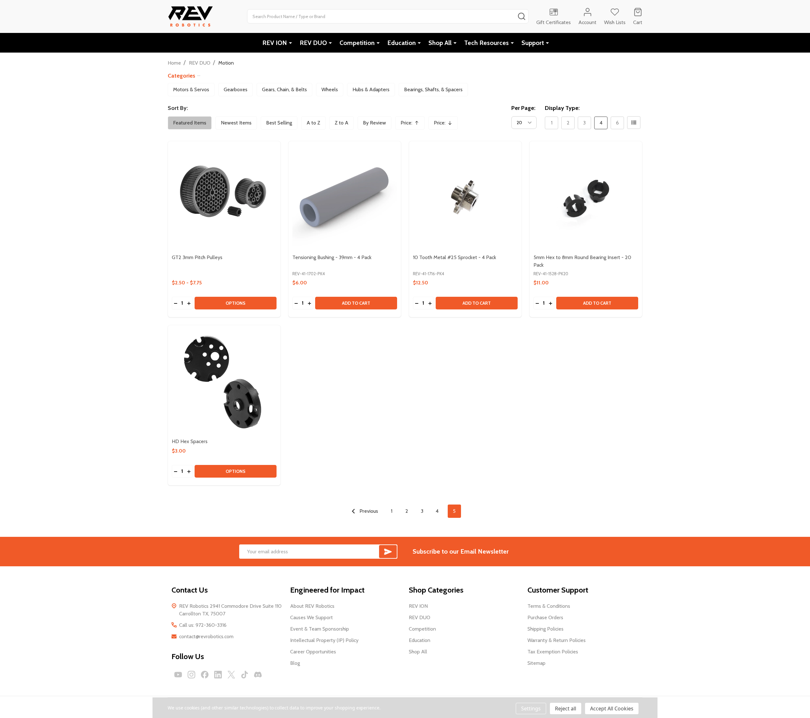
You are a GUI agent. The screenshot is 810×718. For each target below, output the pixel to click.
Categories (181, 75)
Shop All (440, 43)
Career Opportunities (313, 652)
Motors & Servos (191, 89)
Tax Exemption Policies (552, 652)
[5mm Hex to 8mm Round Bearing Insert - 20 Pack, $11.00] (585, 197)
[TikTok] (244, 674)
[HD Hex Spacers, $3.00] (224, 381)
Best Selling (279, 123)
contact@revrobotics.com (206, 636)
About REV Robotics (312, 606)
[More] (290, 43)
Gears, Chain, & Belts (284, 89)
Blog (295, 663)
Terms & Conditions (548, 606)
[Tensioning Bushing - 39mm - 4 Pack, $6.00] (344, 197)
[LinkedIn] (218, 674)
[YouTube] (178, 674)
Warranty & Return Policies (556, 640)
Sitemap (536, 663)
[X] (231, 674)
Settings (531, 708)
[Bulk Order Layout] (633, 122)
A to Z (313, 123)
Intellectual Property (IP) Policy (324, 640)
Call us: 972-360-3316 (203, 625)
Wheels (329, 89)
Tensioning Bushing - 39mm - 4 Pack (331, 257)
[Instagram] (191, 674)
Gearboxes (235, 89)
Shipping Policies (545, 629)
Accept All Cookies (611, 708)
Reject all (565, 708)
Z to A (341, 123)
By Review (374, 123)
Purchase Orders (545, 617)
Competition (357, 43)
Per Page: (523, 108)
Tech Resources (486, 43)
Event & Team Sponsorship (319, 629)
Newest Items (236, 123)
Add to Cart (356, 303)
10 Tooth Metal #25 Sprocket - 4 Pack (454, 257)
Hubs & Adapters (370, 89)
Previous (368, 511)
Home (174, 63)
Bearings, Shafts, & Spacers (433, 89)
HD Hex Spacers (190, 441)
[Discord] (258, 674)
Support (532, 43)
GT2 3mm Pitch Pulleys (197, 257)
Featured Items (189, 123)
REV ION (274, 43)
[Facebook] (204, 674)
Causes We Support (311, 617)
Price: (412, 125)
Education (401, 43)
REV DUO (313, 43)
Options (236, 303)
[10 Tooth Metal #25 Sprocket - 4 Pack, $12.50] (465, 197)
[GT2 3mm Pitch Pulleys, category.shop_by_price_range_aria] (224, 197)
